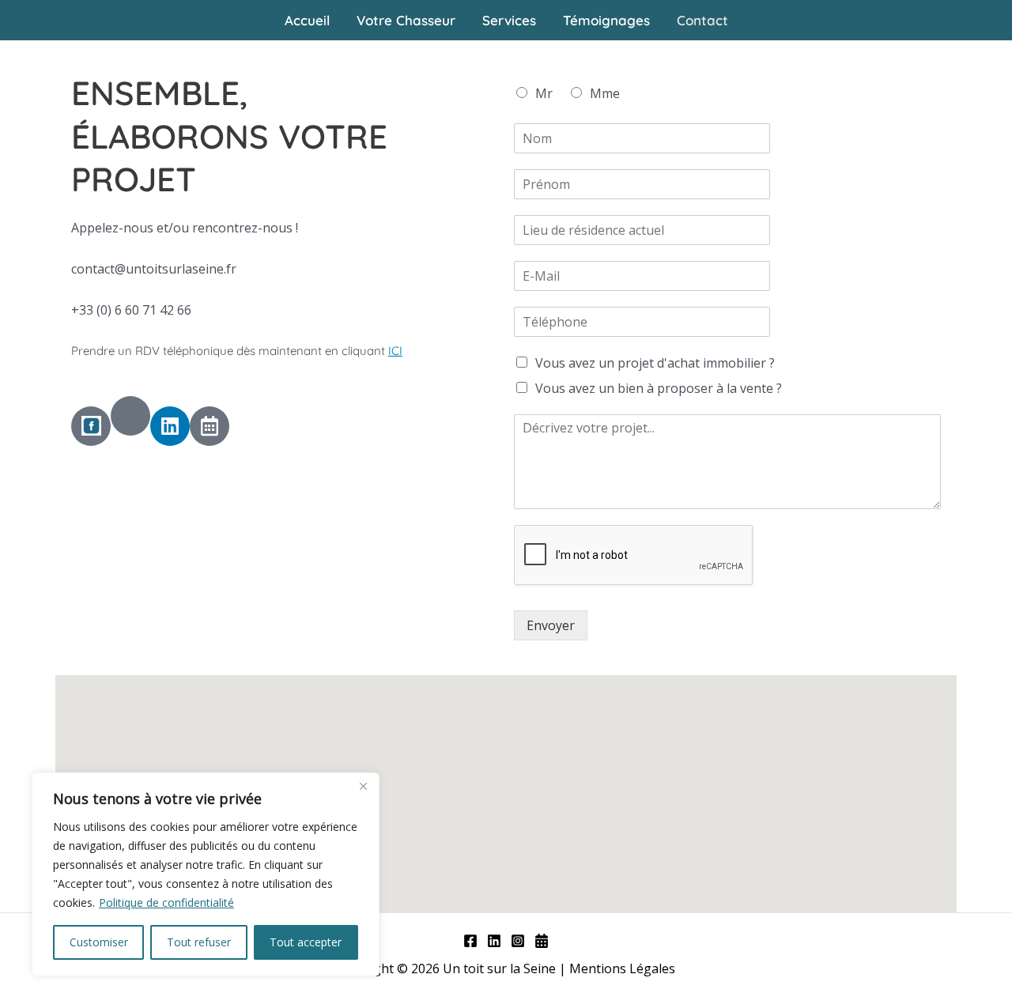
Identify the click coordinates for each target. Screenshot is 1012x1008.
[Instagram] (518, 941)
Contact (702, 20)
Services (509, 20)
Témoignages (606, 20)
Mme (605, 93)
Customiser (99, 941)
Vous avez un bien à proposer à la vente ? (658, 388)
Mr (544, 93)
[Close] (362, 785)
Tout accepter (306, 941)
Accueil (307, 20)
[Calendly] (541, 941)
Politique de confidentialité (166, 902)
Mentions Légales (623, 968)
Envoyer (551, 625)
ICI (395, 350)
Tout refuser (199, 941)
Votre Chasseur (406, 20)
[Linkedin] (494, 941)
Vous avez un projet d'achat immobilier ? (655, 363)
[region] (206, 874)
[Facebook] (470, 941)
